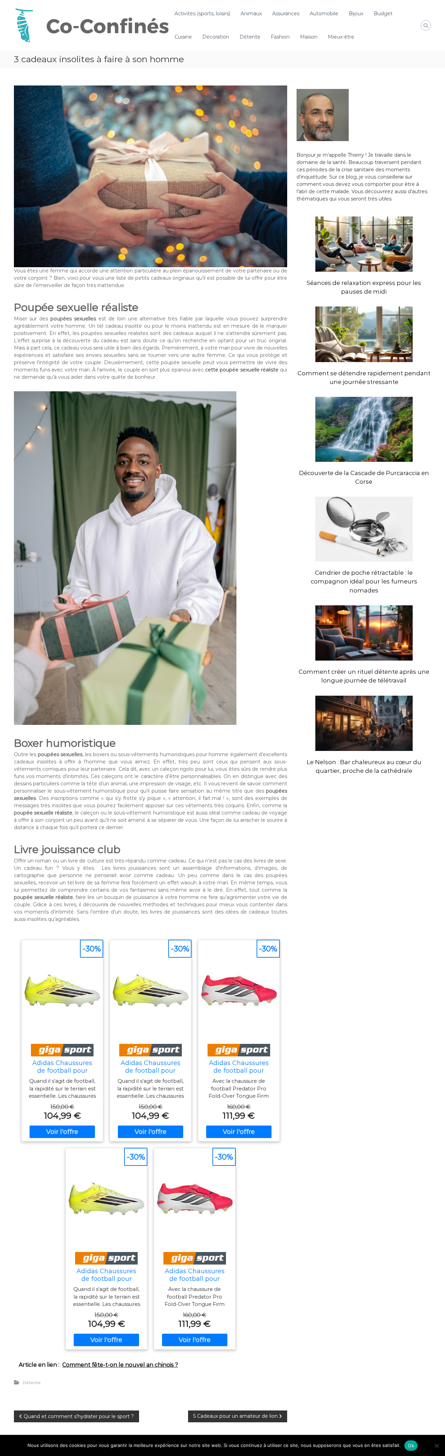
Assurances (285, 13)
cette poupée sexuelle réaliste (241, 370)
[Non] (436, 1445)
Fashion (280, 37)
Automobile (324, 13)
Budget (383, 13)
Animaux (251, 13)
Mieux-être (341, 37)
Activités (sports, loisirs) (202, 13)
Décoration (215, 37)
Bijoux (356, 13)
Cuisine (183, 37)
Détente (250, 37)
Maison (308, 37)
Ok (411, 1445)
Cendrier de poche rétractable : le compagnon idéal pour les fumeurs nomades (364, 581)
